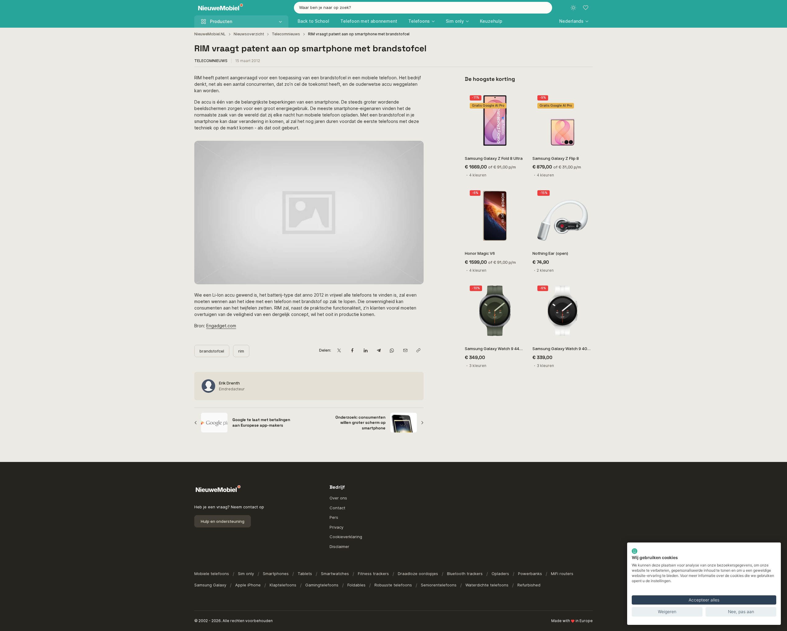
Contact (337, 507)
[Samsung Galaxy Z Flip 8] (562, 120)
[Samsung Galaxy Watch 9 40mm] (562, 311)
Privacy (336, 527)
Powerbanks (530, 573)
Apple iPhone (248, 584)
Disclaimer (339, 546)
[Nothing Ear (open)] (562, 215)
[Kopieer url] (418, 350)
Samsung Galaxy (210, 584)
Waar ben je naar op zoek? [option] (325, 7)
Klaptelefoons (283, 584)
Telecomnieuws (286, 34)
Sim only (246, 573)
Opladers (500, 573)
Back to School (313, 21)
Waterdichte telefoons (486, 584)
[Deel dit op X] (339, 350)
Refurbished (528, 584)
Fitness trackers (373, 573)
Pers (334, 517)
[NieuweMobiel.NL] (219, 7)
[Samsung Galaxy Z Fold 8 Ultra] (495, 120)
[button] (574, 21)
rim (241, 351)
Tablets (305, 573)
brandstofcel (212, 351)
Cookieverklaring (346, 536)
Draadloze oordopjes (418, 573)
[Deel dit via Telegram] (378, 350)
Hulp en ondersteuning (222, 521)
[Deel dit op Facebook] (352, 350)
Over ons (338, 497)
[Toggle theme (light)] (573, 7)
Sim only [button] (455, 21)
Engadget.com (221, 325)
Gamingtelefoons (321, 584)
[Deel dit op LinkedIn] (365, 350)
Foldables (356, 584)
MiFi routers (562, 573)
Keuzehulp (491, 21)
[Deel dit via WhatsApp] (391, 350)
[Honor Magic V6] (495, 215)
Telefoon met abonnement (368, 21)
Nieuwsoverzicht (249, 34)
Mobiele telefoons (211, 573)
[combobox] (423, 8)
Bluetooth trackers (465, 573)
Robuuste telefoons (393, 584)
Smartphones (276, 573)
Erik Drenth (229, 383)
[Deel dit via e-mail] (405, 350)
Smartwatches (335, 573)
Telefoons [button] (419, 21)
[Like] (517, 98)
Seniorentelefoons (439, 584)
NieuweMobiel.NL (210, 34)
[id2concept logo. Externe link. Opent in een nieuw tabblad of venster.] (634, 551)
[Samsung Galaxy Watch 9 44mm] (495, 311)
